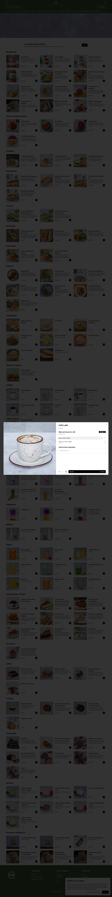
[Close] (106, 424)
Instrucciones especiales (67, 447)
